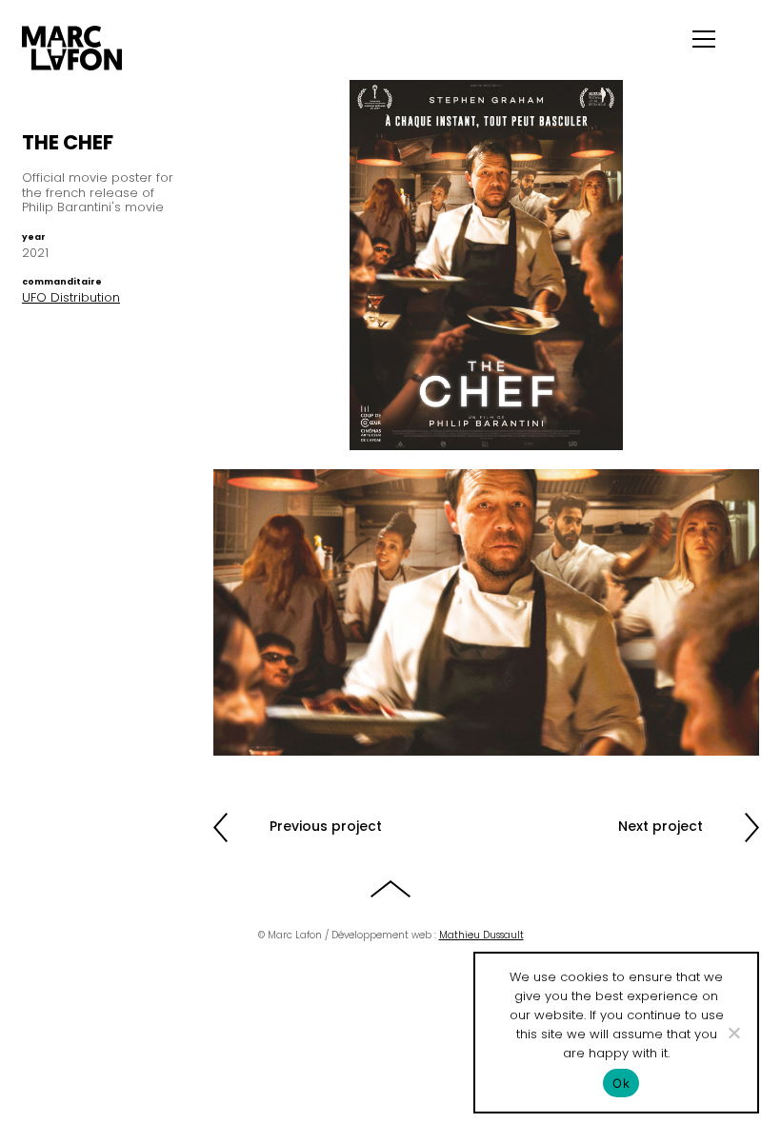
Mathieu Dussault (481, 935)
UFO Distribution (71, 297)
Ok (621, 1083)
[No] (733, 1032)
